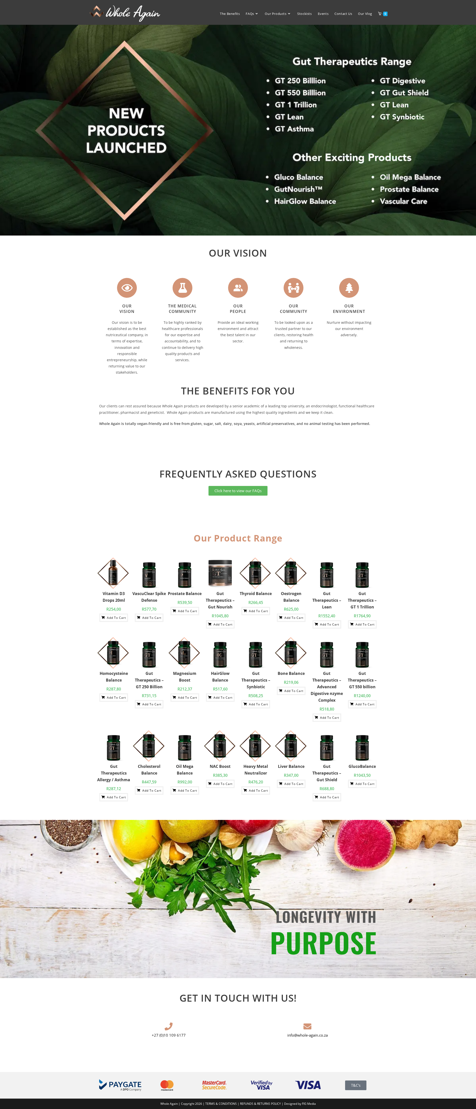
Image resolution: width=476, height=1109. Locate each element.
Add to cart (116, 618)
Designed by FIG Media (300, 1104)
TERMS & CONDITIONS (221, 1104)
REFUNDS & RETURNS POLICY (261, 1104)
